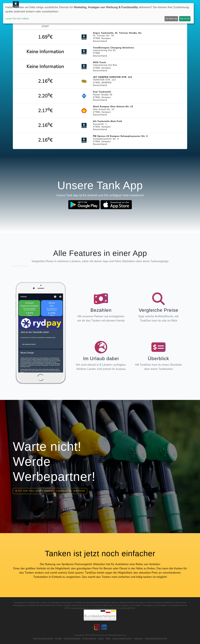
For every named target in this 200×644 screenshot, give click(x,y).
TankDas (26, 4)
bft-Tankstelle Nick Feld (107, 121)
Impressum (138, 638)
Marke (108, 638)
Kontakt (58, 638)
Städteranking (115, 4)
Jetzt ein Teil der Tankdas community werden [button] (50, 490)
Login (154, 4)
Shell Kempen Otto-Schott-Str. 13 (113, 106)
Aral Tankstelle (102, 92)
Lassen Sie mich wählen (17, 18)
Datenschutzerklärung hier (156, 638)
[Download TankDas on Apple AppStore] (116, 204)
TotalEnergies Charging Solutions (113, 47)
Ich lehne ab (171, 18)
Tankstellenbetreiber (72, 638)
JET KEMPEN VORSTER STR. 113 (112, 77)
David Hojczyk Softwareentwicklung (110, 635)
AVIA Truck (99, 62)
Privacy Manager (89, 638)
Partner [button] (165, 4)
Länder (100, 4)
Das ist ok (185, 18)
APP (91, 4)
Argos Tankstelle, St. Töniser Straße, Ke (117, 33)
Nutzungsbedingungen (122, 638)
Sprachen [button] (179, 4)
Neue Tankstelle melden (43, 638)
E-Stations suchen (137, 4)
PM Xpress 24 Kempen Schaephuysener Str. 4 (120, 136)
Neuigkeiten (80, 4)
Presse (101, 638)
